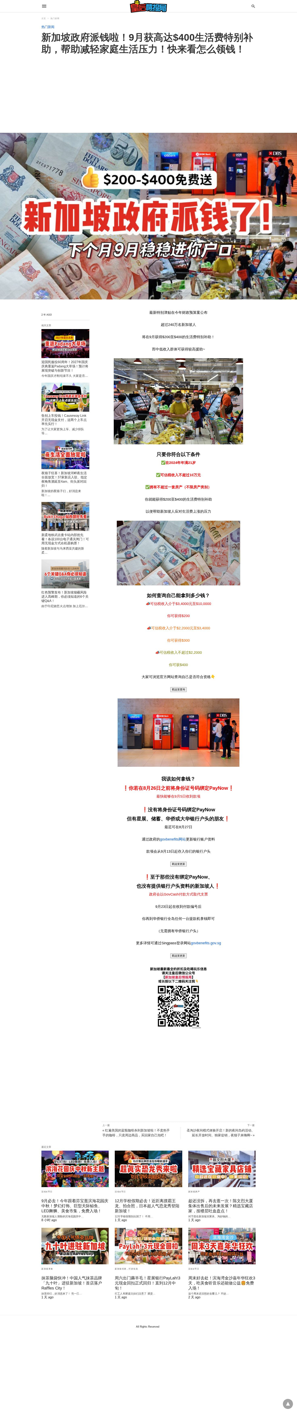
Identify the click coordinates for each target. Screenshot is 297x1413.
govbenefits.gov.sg (206, 943)
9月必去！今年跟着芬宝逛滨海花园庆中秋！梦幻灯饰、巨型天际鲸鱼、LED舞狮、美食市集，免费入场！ (74, 1206)
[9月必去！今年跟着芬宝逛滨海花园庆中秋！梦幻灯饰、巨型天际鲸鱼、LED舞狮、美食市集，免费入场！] (75, 1169)
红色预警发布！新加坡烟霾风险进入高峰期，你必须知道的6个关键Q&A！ (64, 597)
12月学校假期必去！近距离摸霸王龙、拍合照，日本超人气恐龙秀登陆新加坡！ (147, 1206)
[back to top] (288, 1404)
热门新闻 (55, 18)
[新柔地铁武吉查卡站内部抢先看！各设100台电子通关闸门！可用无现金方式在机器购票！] (65, 516)
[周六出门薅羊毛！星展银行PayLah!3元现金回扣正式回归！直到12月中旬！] (148, 1246)
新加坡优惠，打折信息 (126, 1269)
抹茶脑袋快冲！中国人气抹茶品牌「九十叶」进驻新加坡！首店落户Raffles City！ (71, 1283)
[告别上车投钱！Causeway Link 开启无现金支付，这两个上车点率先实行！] (65, 397)
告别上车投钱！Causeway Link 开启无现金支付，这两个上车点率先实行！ (64, 420)
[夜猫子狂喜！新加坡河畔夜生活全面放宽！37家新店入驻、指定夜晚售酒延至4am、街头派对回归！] (65, 454)
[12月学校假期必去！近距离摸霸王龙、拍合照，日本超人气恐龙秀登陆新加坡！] (148, 1169)
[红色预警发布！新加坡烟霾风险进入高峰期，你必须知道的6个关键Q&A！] (65, 573)
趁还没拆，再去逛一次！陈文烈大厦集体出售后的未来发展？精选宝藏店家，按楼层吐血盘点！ (220, 1206)
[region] (148, 89)
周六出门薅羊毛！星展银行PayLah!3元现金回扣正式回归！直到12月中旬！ (147, 1283)
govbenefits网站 (173, 839)
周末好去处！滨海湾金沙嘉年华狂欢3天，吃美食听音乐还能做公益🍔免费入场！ (221, 1283)
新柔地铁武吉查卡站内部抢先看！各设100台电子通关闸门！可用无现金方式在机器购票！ (65, 539)
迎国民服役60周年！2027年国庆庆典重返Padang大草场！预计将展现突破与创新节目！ (64, 366)
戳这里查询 (178, 689)
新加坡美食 (47, 1269)
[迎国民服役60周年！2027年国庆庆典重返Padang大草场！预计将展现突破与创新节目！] (65, 343)
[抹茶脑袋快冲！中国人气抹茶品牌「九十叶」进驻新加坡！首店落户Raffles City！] (75, 1246)
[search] (253, 6)
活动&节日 (47, 1192)
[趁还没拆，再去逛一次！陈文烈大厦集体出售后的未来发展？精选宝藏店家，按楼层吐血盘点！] (222, 1169)
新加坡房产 (194, 1192)
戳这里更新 (178, 863)
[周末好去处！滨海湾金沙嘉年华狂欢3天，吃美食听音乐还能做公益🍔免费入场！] (222, 1246)
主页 (43, 18)
